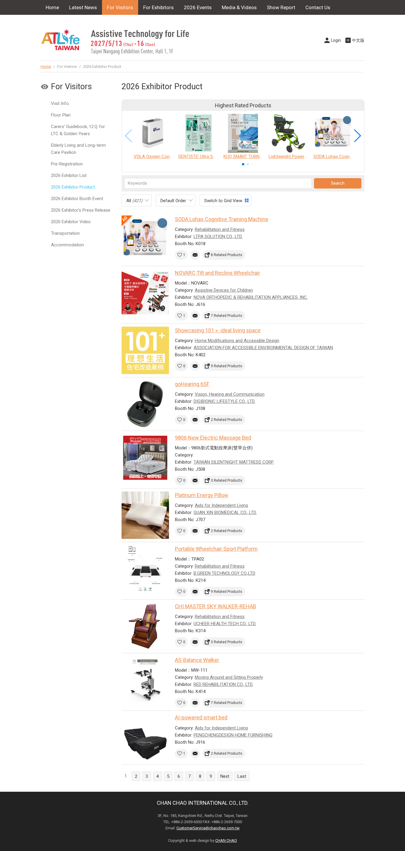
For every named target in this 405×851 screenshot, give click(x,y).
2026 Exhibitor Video (71, 221)
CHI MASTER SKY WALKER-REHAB (215, 606)
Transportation (65, 233)
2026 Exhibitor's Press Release (80, 210)
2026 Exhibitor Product (73, 187)
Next (224, 776)
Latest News (83, 7)
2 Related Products (226, 420)
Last (241, 776)
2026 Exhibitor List (69, 175)
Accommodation (67, 245)
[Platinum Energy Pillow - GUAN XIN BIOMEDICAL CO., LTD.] (145, 515)
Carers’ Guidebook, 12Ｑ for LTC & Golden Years (78, 130)
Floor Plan (61, 115)
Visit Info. (60, 103)
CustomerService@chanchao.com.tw (208, 828)
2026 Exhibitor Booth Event (77, 198)
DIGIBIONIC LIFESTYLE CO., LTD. (224, 401)
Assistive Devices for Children (224, 290)
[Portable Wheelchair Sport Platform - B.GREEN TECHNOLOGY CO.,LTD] (145, 569)
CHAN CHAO (226, 840)
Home (52, 7)
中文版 (358, 40)
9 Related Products (226, 366)
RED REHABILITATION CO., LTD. (223, 684)
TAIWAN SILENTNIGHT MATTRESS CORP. (234, 462)
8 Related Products (226, 255)
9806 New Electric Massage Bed (213, 438)
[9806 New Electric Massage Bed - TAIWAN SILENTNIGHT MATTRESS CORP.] (145, 457)
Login (336, 40)
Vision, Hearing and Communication (229, 394)
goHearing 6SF (192, 384)
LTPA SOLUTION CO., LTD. (218, 236)
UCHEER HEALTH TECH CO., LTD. (225, 623)
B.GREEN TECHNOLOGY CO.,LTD (224, 573)
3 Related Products (226, 480)
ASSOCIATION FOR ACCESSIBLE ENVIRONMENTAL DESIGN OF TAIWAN (263, 347)
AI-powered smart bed (201, 717)
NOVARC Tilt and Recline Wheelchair (217, 273)
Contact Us (317, 7)
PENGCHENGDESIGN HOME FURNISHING (233, 735)
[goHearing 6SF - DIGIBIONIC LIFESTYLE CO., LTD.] (145, 404)
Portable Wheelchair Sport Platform (216, 549)
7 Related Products (226, 316)
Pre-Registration (67, 164)
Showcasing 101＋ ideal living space (218, 330)
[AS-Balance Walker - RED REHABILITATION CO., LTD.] (145, 680)
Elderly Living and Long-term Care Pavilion (78, 149)
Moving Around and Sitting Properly (229, 677)
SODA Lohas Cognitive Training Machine (221, 219)
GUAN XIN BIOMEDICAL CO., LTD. (225, 512)
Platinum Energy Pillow (201, 495)
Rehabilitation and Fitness (220, 229)
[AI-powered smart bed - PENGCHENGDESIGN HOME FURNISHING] (145, 737)
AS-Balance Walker (197, 660)
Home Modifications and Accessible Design (237, 340)
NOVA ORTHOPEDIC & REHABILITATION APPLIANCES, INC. (251, 297)
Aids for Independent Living (221, 505)
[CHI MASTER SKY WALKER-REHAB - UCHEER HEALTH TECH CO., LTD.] (145, 626)
